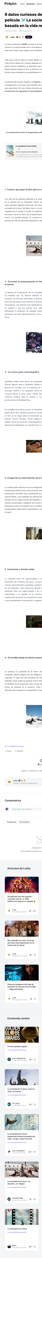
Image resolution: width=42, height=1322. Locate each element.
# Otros (10, 1038)
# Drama (17, 1081)
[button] (36, 879)
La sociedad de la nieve (17, 1050)
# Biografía (25, 1081)
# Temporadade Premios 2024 (24, 1038)
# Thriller (10, 1081)
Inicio (22, 4)
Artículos (30, 4)
